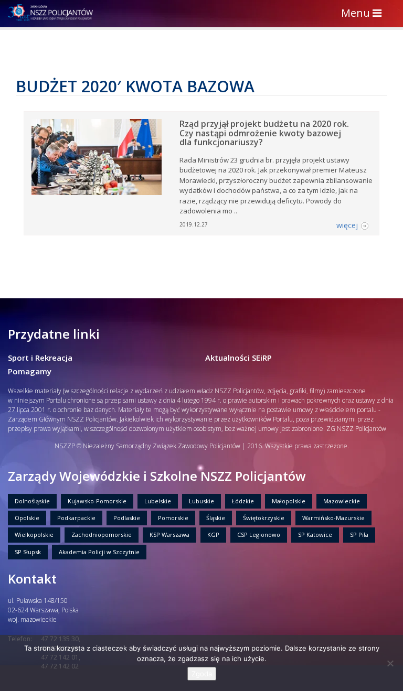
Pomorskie (173, 518)
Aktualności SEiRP (238, 357)
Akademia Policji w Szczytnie (99, 552)
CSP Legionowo (258, 534)
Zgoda (202, 674)
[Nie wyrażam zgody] (390, 663)
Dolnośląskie (32, 501)
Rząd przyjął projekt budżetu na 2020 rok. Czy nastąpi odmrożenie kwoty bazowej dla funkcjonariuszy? (264, 133)
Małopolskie (288, 501)
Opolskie (27, 518)
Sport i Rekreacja (40, 357)
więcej (347, 225)
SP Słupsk (28, 552)
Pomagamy (29, 371)
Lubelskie (157, 501)
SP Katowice (315, 534)
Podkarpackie (76, 518)
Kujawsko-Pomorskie (97, 501)
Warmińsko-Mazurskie (333, 518)
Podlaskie (126, 518)
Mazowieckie (341, 501)
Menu (364, 14)
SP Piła (359, 534)
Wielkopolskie (34, 534)
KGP (213, 534)
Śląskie (215, 518)
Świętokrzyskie (263, 518)
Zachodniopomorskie (101, 534)
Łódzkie (243, 501)
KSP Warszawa (169, 534)
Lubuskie (201, 501)
